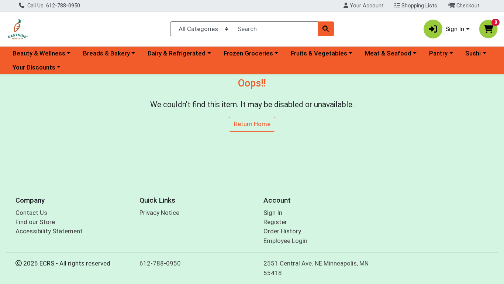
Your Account (366, 5)
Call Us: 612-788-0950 (53, 5)
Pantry (438, 53)
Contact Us (31, 212)
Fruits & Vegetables (319, 53)
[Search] (326, 28)
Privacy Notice (159, 212)
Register (275, 222)
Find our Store (35, 222)
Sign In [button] (454, 29)
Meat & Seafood (388, 53)
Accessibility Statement (49, 231)
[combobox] (275, 28)
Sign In (272, 212)
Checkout (467, 5)
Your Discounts (34, 67)
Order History (282, 231)
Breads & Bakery (106, 53)
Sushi (473, 53)
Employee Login (285, 240)
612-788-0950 (160, 263)
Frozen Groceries (248, 53)
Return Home (252, 124)
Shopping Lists (418, 5)
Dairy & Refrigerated (177, 53)
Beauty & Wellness (39, 53)
